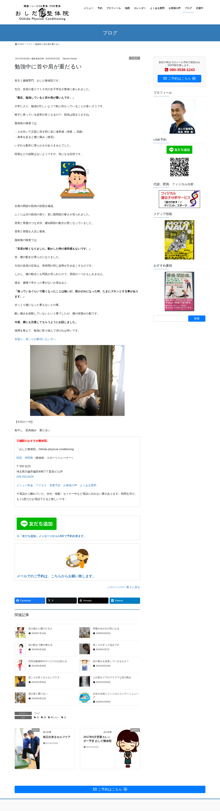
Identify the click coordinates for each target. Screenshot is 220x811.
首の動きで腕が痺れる (40, 644)
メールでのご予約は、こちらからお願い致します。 (56, 576)
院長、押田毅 (24, 457)
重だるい (55, 717)
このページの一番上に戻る (123, 587)
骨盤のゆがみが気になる (106, 628)
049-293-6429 (25, 476)
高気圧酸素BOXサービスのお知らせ (47, 661)
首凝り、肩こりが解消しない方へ (35, 339)
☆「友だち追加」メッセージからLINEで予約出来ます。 (51, 536)
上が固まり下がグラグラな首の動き (112, 677)
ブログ (134, 58)
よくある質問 (88, 485)
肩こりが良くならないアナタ (44, 677)
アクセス (41, 485)
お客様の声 (70, 485)
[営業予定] (127, 748)
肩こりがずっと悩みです (106, 644)
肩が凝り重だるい (38, 693)
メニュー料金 (24, 485)
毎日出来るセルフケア (56, 736)
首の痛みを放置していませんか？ (111, 661)
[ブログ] (27, 740)
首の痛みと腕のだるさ (40, 628)
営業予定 (55, 485)
